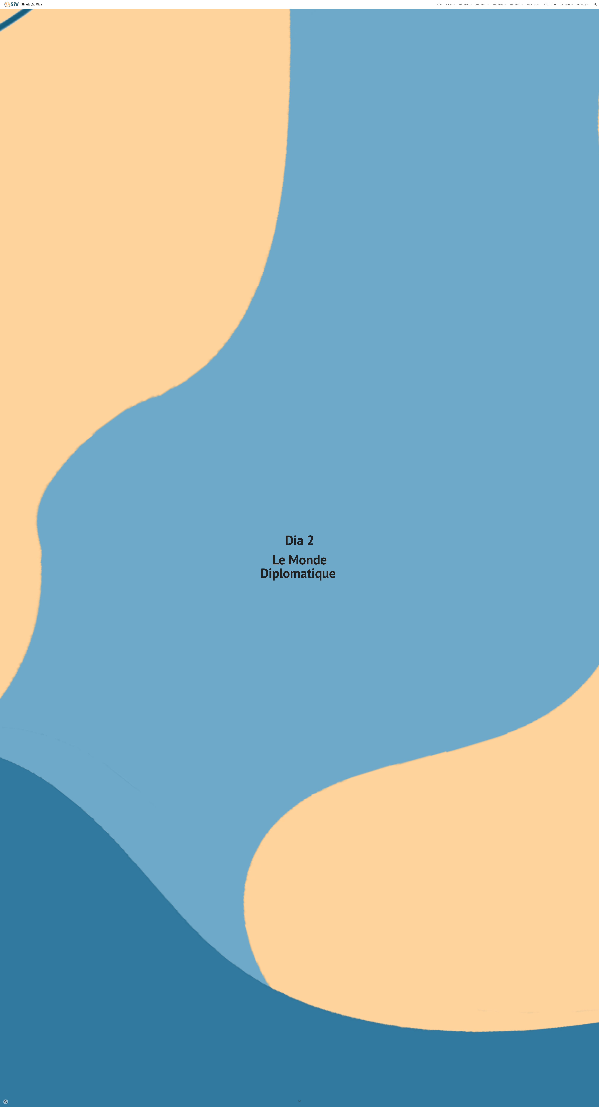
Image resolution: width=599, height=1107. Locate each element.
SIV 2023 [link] (515, 4)
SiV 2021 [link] (548, 4)
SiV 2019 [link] (581, 4)
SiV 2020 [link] (565, 4)
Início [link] (439, 4)
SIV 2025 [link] (481, 4)
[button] (595, 4)
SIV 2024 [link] (498, 4)
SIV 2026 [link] (464, 4)
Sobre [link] (449, 4)
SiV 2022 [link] (531, 4)
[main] (299, 558)
